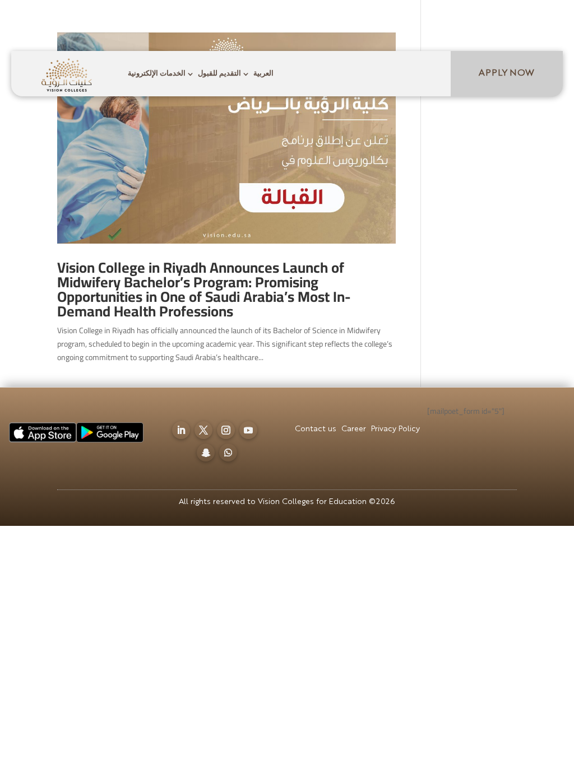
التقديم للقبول (219, 73)
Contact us (240, 23)
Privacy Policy (350, 23)
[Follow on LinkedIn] (429, 21)
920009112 (103, 22)
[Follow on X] (452, 21)
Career (292, 23)
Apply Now (506, 73)
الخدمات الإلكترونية (157, 73)
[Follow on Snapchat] (519, 21)
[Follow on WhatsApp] (541, 21)
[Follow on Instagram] (474, 21)
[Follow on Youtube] (497, 21)
